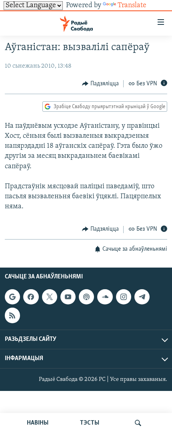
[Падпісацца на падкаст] (86, 296)
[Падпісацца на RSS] (12, 315)
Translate (132, 5)
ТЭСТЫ (89, 423)
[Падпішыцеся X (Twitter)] (49, 296)
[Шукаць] (138, 423)
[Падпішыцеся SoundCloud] (104, 296)
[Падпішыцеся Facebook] (30, 296)
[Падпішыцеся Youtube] (68, 296)
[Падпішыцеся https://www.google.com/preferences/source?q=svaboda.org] (12, 296)
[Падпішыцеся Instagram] (123, 296)
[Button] (100, 84)
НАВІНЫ (37, 423)
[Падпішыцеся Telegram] (142, 296)
